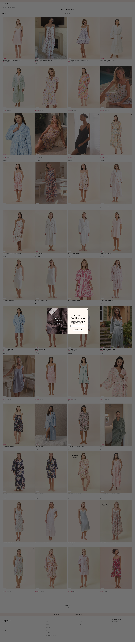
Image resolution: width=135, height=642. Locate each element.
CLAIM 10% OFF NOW (78, 329)
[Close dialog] (87, 309)
